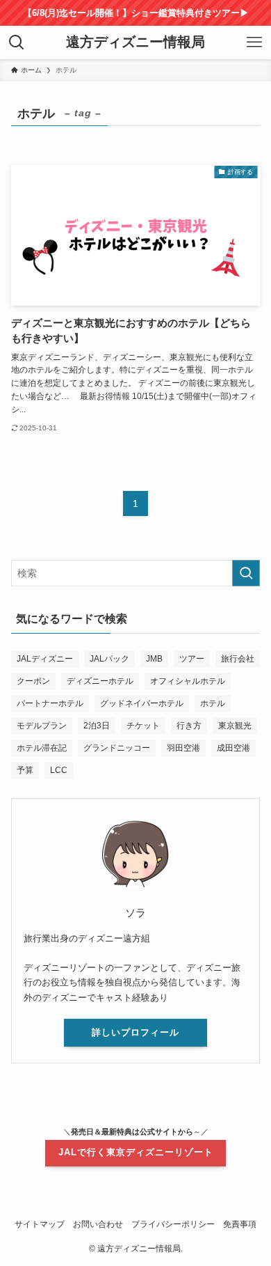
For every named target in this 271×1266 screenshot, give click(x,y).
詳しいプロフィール (135, 1032)
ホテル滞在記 (42, 748)
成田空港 (233, 748)
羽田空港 (183, 748)
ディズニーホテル (100, 681)
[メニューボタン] (254, 42)
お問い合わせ (98, 1223)
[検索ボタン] (16, 42)
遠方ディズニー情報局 (135, 42)
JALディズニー (45, 659)
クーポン (33, 681)
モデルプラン (42, 725)
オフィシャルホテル (187, 681)
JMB (154, 659)
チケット (143, 725)
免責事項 (239, 1223)
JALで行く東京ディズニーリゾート (135, 1152)
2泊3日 (96, 725)
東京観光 (235, 725)
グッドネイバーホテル (141, 703)
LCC (58, 770)
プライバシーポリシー (173, 1223)
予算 (25, 770)
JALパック (109, 659)
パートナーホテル (50, 703)
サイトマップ (40, 1223)
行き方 (189, 725)
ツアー (191, 659)
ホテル (212, 703)
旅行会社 (237, 659)
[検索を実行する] (246, 573)
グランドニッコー (116, 748)
